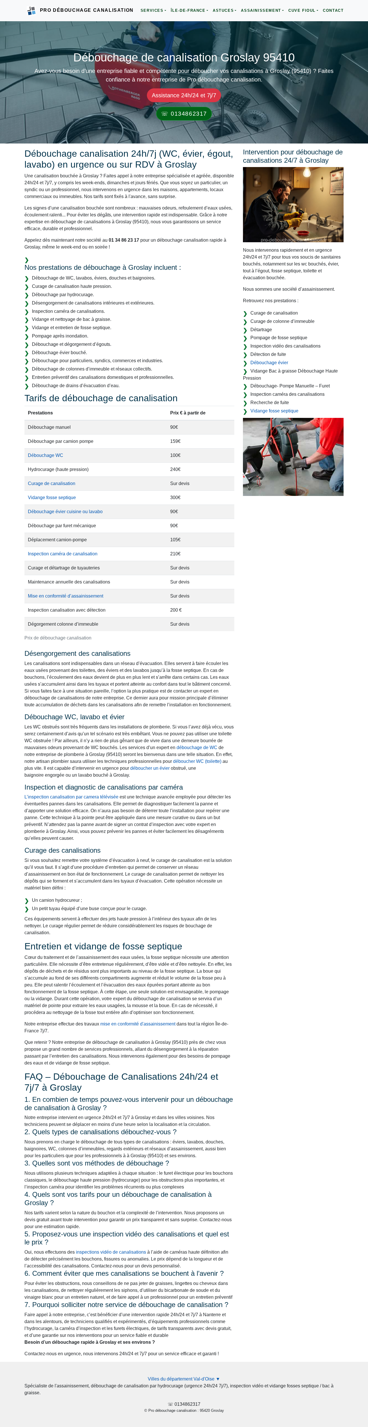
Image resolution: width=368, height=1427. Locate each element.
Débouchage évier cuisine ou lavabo (65, 511)
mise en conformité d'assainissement (137, 1023)
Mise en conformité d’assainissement (65, 596)
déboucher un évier (150, 768)
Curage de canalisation (51, 483)
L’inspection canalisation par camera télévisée (71, 796)
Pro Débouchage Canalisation (87, 10)
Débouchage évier (269, 362)
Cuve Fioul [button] (302, 10)
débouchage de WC (197, 747)
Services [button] (152, 10)
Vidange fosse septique (52, 497)
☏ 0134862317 (184, 113)
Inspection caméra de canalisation (62, 553)
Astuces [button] (223, 10)
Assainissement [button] (261, 10)
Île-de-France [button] (188, 10)
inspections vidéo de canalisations (111, 1252)
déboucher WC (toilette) (197, 761)
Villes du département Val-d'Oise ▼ (184, 1378)
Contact (333, 10)
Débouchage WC (45, 455)
